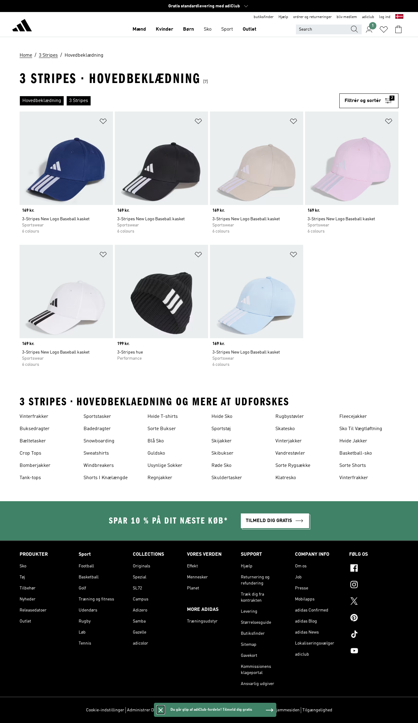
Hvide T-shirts (162, 416)
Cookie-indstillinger (105, 710)
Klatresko (285, 477)
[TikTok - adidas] (373, 635)
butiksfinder (264, 17)
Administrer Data (143, 710)
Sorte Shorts (352, 465)
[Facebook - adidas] (373, 569)
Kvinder (164, 29)
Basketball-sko (355, 453)
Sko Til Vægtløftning (360, 428)
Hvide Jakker (353, 441)
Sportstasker (97, 416)
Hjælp (283, 17)
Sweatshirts (96, 453)
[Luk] (160, 710)
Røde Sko (221, 465)
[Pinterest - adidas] (373, 618)
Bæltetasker (33, 441)
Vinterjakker (288, 441)
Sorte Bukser (161, 428)
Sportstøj (221, 428)
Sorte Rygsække (292, 465)
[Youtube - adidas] (373, 651)
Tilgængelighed (317, 710)
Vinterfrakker (34, 416)
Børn (188, 29)
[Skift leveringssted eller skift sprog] (399, 17)
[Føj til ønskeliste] (103, 122)
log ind (384, 17)
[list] (179, 101)
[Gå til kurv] (398, 29)
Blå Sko (155, 441)
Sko (207, 29)
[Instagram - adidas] (373, 585)
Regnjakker (159, 477)
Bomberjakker (35, 465)
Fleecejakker (353, 416)
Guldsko (156, 453)
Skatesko (285, 428)
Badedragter (97, 428)
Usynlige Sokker (164, 465)
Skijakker (221, 441)
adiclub (368, 17)
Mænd (139, 29)
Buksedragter (35, 428)
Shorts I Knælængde (106, 477)
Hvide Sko (221, 416)
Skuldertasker (226, 477)
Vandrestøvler (290, 453)
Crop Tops (30, 453)
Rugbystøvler (289, 416)
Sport (227, 29)
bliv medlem (347, 17)
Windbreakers (99, 465)
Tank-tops (30, 477)
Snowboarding (99, 441)
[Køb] (22, 26)
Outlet (249, 29)
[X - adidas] (373, 602)
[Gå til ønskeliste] (383, 29)
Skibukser (222, 453)
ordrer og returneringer (312, 17)
